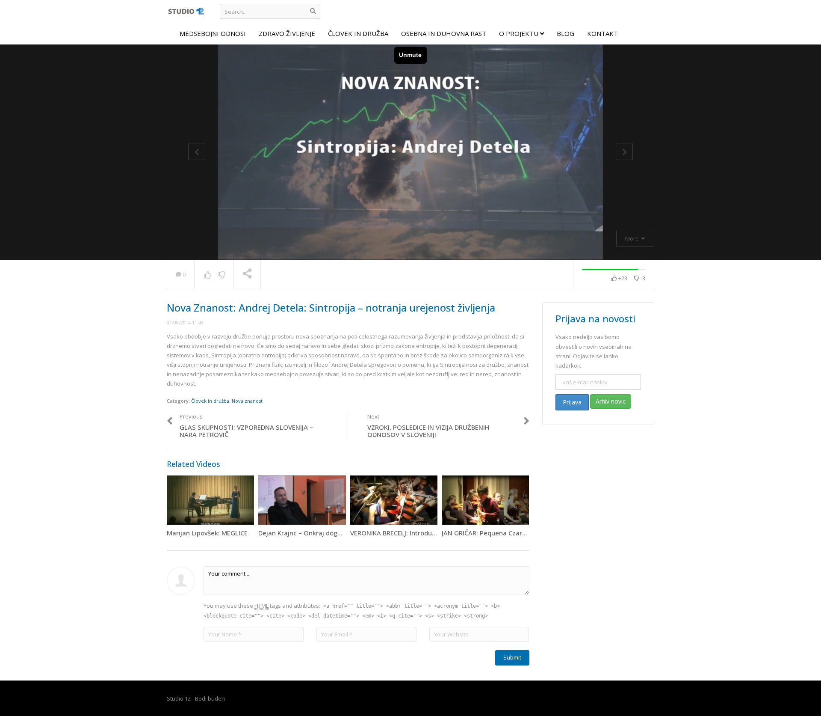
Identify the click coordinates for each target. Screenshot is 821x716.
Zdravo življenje (287, 33)
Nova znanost (247, 401)
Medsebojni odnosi (213, 33)
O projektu (519, 33)
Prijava (572, 402)
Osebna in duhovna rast (443, 33)
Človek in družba (358, 33)
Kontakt (602, 33)
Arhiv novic (611, 401)
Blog (565, 33)
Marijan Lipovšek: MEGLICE (207, 533)
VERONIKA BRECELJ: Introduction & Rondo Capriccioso (431, 533)
